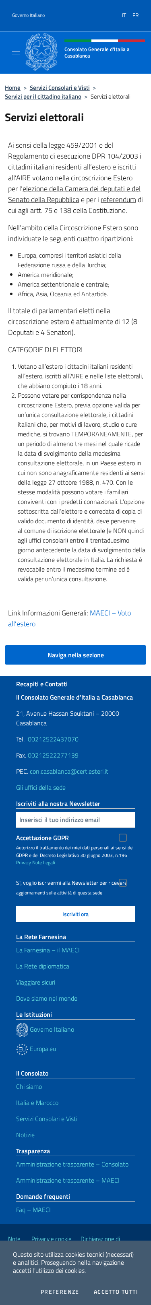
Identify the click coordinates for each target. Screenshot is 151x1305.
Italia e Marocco (37, 1102)
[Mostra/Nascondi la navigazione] (16, 51)
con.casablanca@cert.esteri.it (69, 771)
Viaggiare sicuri (35, 982)
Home (13, 87)
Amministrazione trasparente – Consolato (72, 1164)
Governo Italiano (28, 15)
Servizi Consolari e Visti (60, 87)
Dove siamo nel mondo (46, 998)
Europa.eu (42, 1048)
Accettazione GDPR (42, 837)
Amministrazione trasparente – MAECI (68, 1180)
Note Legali (43, 862)
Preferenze (60, 1292)
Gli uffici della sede (41, 787)
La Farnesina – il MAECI (48, 950)
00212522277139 (53, 755)
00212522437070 (53, 739)
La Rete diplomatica (42, 966)
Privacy (23, 862)
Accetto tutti (116, 1292)
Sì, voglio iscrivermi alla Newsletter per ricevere (71, 882)
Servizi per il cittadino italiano (43, 96)
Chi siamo (29, 1086)
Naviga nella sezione (76, 655)
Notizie (25, 1135)
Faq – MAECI (33, 1209)
